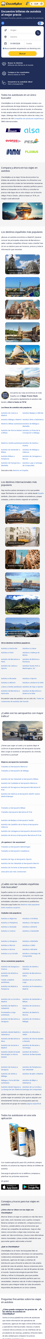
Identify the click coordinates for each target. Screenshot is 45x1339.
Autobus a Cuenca (8, 931)
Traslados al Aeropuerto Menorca (14, 766)
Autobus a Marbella (30, 941)
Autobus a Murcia (8, 945)
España (41, 493)
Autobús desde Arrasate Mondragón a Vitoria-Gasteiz (10, 1054)
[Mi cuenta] (27, 3)
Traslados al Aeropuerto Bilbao (13, 808)
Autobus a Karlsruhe (9, 648)
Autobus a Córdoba (30, 918)
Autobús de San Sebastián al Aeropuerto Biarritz (20, 863)
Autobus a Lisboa (29, 648)
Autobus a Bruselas (8, 678)
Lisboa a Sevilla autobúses (11, 687)
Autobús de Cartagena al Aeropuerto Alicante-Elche (21, 831)
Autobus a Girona (8, 949)
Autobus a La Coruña (9, 953)
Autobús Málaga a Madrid (11, 419)
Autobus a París (7, 652)
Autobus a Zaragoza (9, 941)
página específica (33, 1104)
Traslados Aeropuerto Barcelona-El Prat (16, 812)
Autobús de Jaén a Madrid (32, 1074)
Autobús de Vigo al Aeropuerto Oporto (16, 859)
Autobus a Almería (29, 927)
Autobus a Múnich (8, 682)
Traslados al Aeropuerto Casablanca (15, 851)
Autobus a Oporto (29, 678)
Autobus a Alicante (29, 949)
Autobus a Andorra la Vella (33, 682)
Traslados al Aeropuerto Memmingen (15, 847)
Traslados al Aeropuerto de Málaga (15, 771)
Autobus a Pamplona (9, 923)
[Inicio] (12, 3)
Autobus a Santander (30, 931)
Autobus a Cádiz (28, 945)
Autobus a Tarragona (30, 923)
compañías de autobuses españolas (28, 118)
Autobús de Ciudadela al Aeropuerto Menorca (19, 783)
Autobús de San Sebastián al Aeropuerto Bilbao (19, 779)
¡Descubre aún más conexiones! (13, 872)
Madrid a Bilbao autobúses (11, 424)
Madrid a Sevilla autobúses (11, 443)
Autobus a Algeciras (9, 918)
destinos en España (20, 470)
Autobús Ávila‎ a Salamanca (33, 419)
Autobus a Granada (8, 927)
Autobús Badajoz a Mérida (32, 413)
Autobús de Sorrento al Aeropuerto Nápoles (18, 867)
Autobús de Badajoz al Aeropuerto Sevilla (17, 820)
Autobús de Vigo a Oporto (32, 687)
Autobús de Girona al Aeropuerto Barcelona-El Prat (21, 835)
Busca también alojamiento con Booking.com (22, 48)
